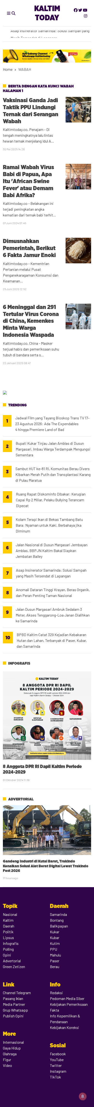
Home (8, 69)
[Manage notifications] (83, 1096)
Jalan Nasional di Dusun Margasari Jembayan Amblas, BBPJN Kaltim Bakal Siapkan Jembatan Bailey (51, 550)
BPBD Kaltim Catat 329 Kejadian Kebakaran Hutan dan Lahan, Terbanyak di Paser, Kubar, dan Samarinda (52, 640)
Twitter (56, 1065)
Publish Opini (13, 1016)
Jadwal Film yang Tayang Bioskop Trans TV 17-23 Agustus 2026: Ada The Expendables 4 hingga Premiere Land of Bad (52, 424)
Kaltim (8, 920)
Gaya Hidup (12, 1048)
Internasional (13, 1042)
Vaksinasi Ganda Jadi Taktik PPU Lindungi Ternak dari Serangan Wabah (30, 110)
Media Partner (14, 1004)
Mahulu (55, 955)
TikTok (55, 1077)
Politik (8, 931)
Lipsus (8, 937)
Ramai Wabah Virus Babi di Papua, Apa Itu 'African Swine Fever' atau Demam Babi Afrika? (28, 181)
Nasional (10, 914)
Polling (8, 949)
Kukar (54, 931)
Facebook (58, 1053)
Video (7, 1065)
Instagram (58, 1071)
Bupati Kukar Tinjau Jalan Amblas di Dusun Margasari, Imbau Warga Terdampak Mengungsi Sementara (53, 449)
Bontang (57, 920)
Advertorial (21, 799)
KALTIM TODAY (47, 13)
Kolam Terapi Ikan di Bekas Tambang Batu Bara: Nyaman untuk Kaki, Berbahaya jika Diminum (49, 525)
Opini (7, 955)
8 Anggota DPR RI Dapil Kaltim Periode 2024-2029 (42, 769)
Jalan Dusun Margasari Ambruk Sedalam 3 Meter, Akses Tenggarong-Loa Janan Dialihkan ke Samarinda (53, 615)
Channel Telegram (17, 992)
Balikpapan (59, 926)
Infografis (19, 663)
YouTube (57, 1059)
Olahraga (10, 1053)
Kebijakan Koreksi (64, 1027)
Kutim (55, 943)
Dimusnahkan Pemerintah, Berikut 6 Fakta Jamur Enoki (29, 248)
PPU (53, 949)
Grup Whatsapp (15, 1010)
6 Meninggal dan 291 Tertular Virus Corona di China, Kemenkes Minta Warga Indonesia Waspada (31, 321)
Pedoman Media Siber (67, 998)
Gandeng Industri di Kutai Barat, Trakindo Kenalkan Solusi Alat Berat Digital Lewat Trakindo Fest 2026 (45, 866)
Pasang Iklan (13, 998)
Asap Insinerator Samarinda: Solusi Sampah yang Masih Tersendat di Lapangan (51, 573)
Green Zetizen (14, 966)
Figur (7, 1059)
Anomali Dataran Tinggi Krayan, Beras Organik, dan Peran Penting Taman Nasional (53, 592)
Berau (54, 966)
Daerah (8, 926)
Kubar (54, 937)
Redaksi (56, 992)
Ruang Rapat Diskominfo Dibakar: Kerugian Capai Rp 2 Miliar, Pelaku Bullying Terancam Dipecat (51, 500)
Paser (54, 960)
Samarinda (58, 914)
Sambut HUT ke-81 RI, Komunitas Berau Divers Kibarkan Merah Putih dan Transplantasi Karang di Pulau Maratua (53, 474)
